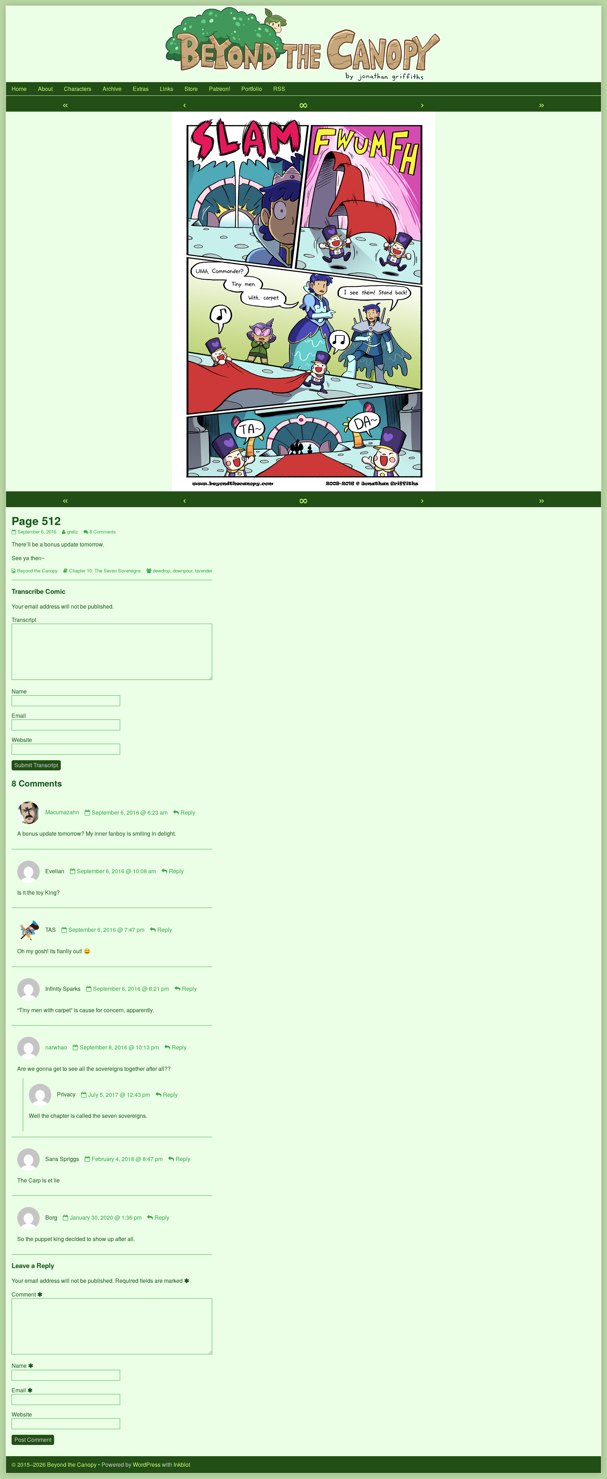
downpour (182, 570)
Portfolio (251, 89)
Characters (77, 89)
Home (19, 89)
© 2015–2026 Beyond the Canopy (54, 1464)
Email (19, 715)
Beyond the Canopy (37, 570)
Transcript (24, 620)
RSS (279, 89)
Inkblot (182, 1464)
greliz (72, 531)
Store (191, 89)
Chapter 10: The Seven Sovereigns (105, 570)
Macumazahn (62, 812)
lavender (203, 570)
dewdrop (161, 570)
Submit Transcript (36, 765)
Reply (188, 812)
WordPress (147, 1464)
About (45, 89)
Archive (112, 89)
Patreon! (219, 89)
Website (22, 740)
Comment (28, 1294)
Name (19, 691)
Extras (141, 89)
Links (166, 89)
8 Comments (103, 531)
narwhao (56, 1047)
